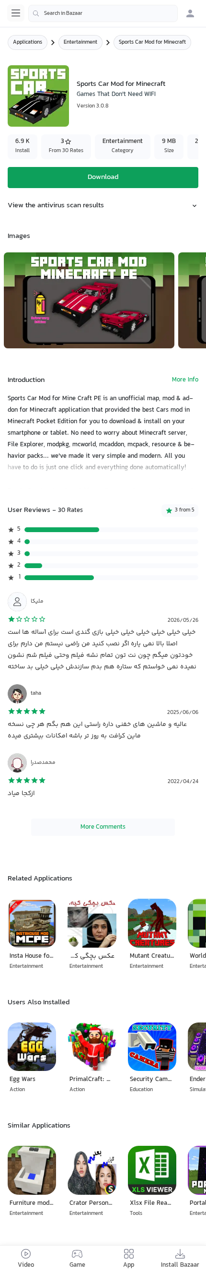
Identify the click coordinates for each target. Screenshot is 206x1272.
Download (103, 177)
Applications (27, 42)
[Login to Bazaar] (190, 13)
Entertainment (80, 42)
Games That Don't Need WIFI (116, 94)
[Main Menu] (15, 13)
